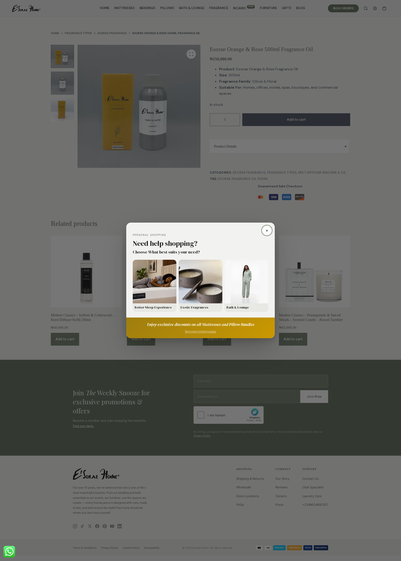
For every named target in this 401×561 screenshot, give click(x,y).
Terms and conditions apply (200, 331)
